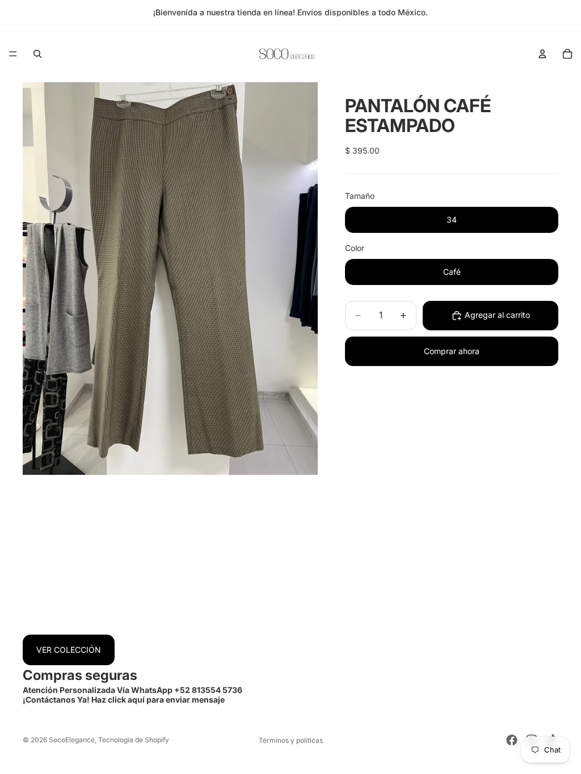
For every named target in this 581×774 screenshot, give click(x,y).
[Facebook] (512, 740)
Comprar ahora (451, 351)
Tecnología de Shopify (133, 739)
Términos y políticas (291, 740)
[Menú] (13, 54)
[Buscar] (37, 53)
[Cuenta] (542, 53)
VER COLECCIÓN (68, 649)
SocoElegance (72, 739)
